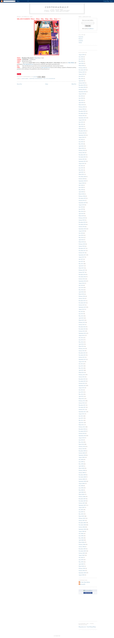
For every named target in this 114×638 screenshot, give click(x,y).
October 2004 (82, 570)
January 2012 (82, 403)
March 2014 (81, 346)
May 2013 (81, 368)
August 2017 (82, 257)
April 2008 (81, 492)
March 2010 (81, 444)
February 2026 (82, 67)
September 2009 (82, 455)
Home (46, 84)
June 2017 (81, 261)
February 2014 (82, 348)
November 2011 (82, 407)
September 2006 (82, 529)
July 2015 (81, 311)
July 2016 (81, 285)
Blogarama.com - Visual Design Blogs (87, 627)
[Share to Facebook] (43, 77)
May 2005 (81, 562)
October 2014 (82, 331)
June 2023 (81, 122)
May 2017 (81, 263)
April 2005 (81, 564)
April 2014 (81, 344)
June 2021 (81, 168)
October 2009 (82, 453)
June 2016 (81, 287)
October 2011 (82, 409)
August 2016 (82, 283)
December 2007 (82, 498)
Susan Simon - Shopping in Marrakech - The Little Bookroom (38, 78)
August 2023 (82, 120)
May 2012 (81, 394)
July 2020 (81, 185)
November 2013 (82, 355)
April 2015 (81, 318)
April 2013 (81, 370)
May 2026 (81, 61)
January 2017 (82, 272)
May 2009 (81, 464)
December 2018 (82, 222)
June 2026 (81, 59)
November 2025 (82, 70)
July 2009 (81, 459)
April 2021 (81, 172)
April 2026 (81, 63)
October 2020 (82, 178)
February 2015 (82, 322)
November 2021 (82, 157)
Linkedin (81, 40)
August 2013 (82, 361)
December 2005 (82, 549)
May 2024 (81, 100)
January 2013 (82, 377)
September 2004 (82, 572)
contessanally (57, 7)
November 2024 (82, 87)
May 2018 (81, 237)
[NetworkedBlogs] (87, 590)
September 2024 (82, 91)
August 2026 (82, 54)
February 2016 (82, 296)
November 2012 (82, 381)
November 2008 (82, 477)
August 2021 (82, 163)
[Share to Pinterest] (44, 77)
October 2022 (82, 133)
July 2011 (81, 416)
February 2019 (82, 218)
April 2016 (81, 292)
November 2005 (82, 551)
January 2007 (82, 520)
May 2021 (81, 170)
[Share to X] (41, 77)
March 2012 (81, 398)
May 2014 (81, 342)
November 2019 (82, 198)
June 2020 (81, 187)
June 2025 (81, 76)
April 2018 (81, 239)
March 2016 (81, 294)
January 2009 (82, 472)
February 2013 (82, 374)
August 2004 (82, 575)
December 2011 (82, 405)
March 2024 (81, 104)
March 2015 (81, 320)
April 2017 (81, 266)
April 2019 (81, 213)
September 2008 (82, 481)
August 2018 (82, 231)
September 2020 (82, 181)
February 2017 (82, 270)
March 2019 (81, 215)
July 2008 (81, 485)
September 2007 (82, 505)
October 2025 (82, 72)
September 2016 (82, 281)
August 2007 (82, 507)
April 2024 (81, 102)
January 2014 (82, 350)
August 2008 (82, 483)
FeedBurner (91, 28)
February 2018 (82, 244)
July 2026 (81, 57)
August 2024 (82, 94)
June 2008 (81, 488)
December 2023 (82, 111)
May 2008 (81, 490)
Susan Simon (38, 58)
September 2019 (82, 202)
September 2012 (82, 385)
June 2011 (81, 418)
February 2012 (82, 400)
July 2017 (81, 259)
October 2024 (82, 89)
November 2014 (82, 329)
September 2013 (82, 359)
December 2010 (82, 429)
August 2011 (82, 414)
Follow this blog (88, 592)
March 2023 (81, 128)
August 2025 (82, 74)
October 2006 (82, 527)
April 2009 (81, 466)
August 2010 (82, 437)
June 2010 (81, 440)
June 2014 (81, 340)
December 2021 (82, 154)
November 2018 (82, 224)
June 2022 (81, 141)
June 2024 (81, 98)
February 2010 (82, 446)
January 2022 (82, 152)
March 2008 (81, 494)
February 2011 (82, 427)
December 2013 (82, 353)
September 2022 (82, 135)
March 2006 (81, 542)
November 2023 (82, 113)
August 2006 (82, 531)
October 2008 (82, 479)
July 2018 (81, 233)
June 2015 (81, 313)
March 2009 (81, 468)
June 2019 (81, 209)
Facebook (81, 37)
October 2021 (82, 159)
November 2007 (82, 501)
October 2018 (82, 226)
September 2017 (82, 255)
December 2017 (82, 248)
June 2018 (81, 235)
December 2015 (82, 300)
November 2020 (82, 176)
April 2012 (81, 396)
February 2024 (82, 107)
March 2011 (81, 424)
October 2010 (82, 433)
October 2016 (82, 279)
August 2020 (82, 183)
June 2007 (81, 511)
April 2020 (81, 191)
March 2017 (81, 268)
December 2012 (82, 379)
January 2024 (82, 109)
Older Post (74, 84)
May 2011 (81, 420)
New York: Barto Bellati (84, 582)
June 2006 (81, 535)
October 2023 (82, 115)
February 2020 (82, 196)
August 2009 (82, 457)
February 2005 (82, 568)
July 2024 (81, 96)
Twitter (80, 42)
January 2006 (82, 546)
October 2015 (82, 305)
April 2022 (81, 146)
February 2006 (82, 544)
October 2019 (82, 200)
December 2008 (82, 474)
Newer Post (19, 84)
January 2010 (82, 448)
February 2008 (82, 496)
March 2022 (81, 148)
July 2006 (81, 533)
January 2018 (82, 246)
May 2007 (81, 514)
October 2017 (82, 252)
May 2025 (81, 78)
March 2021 (81, 174)
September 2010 (82, 435)
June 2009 (81, 461)
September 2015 (82, 307)
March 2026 (81, 65)
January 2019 (82, 220)
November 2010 (82, 431)
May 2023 (81, 124)
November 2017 (82, 250)
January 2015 (82, 324)
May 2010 (81, 442)
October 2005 (82, 553)
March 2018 (81, 242)
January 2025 (82, 83)
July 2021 (81, 165)
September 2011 (82, 411)
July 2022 (81, 139)
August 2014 (82, 335)
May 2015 (81, 316)
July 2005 (81, 557)
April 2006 (81, 540)
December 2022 (82, 131)
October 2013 (82, 357)
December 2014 (82, 326)
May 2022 (81, 144)
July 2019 (81, 207)
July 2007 (81, 509)
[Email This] (38, 77)
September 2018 (82, 228)
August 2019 (82, 205)
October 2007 (82, 503)
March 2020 (81, 194)
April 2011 (81, 422)
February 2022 (82, 150)
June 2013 (81, 366)
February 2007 (82, 518)
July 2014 (81, 337)
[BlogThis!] (40, 77)
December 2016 (82, 274)
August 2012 (82, 387)
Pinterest (81, 38)
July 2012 (81, 390)
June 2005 (81, 559)
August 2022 (82, 137)
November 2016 (82, 276)
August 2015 (82, 309)
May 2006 (81, 538)
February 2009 (82, 470)
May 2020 (81, 189)
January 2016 (82, 298)
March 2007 (81, 516)
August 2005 (82, 555)
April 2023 (81, 126)
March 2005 (81, 566)
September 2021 (82, 161)
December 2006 (82, 522)
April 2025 (81, 80)
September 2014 (82, 333)
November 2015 (82, 303)
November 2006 (82, 525)
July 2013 (81, 363)
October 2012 (82, 383)
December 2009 (82, 451)
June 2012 (81, 392)
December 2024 (82, 85)
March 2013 (81, 372)
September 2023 (82, 117)
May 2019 (81, 211)
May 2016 (81, 289)
